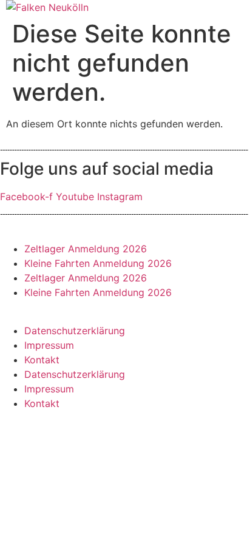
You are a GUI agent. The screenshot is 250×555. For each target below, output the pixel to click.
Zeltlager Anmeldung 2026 (85, 249)
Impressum (49, 345)
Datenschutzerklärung (74, 331)
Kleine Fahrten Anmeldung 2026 (98, 263)
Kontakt (41, 360)
